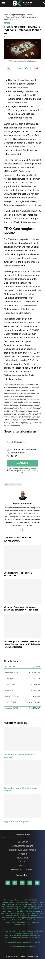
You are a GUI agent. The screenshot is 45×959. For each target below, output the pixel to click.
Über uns (22, 861)
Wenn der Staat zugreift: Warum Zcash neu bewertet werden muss (21, 608)
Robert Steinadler (22, 503)
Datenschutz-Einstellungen (22, 850)
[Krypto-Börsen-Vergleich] (22, 806)
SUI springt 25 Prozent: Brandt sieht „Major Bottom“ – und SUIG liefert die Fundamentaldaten (22, 644)
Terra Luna (9, 484)
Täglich (13, 456)
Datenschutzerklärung (30, 471)
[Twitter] (22, 883)
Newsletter (22, 857)
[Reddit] (37, 883)
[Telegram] (8, 883)
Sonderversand (17, 452)
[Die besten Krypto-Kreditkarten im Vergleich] (22, 772)
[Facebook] (14, 883)
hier (39, 942)
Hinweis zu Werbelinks (22, 869)
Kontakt (22, 865)
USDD (7, 160)
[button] (8, 68)
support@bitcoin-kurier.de (25, 946)
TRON (18, 484)
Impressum (22, 842)
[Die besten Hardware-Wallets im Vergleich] (22, 739)
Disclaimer (22, 853)
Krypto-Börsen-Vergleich (16, 821)
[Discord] (30, 883)
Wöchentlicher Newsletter (22, 449)
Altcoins (6, 23)
